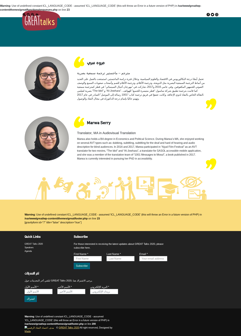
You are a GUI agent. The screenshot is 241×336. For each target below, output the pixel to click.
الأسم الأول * (31, 287)
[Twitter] (212, 14)
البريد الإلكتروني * (99, 287)
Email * (143, 254)
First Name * (81, 254)
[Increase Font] (24, 14)
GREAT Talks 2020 (34, 244)
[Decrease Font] (33, 14)
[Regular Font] (28, 14)
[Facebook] (208, 14)
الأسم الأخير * (64, 287)
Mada (28, 331)
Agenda (28, 251)
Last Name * (114, 254)
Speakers (29, 247)
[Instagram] (217, 14)
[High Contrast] (37, 14)
